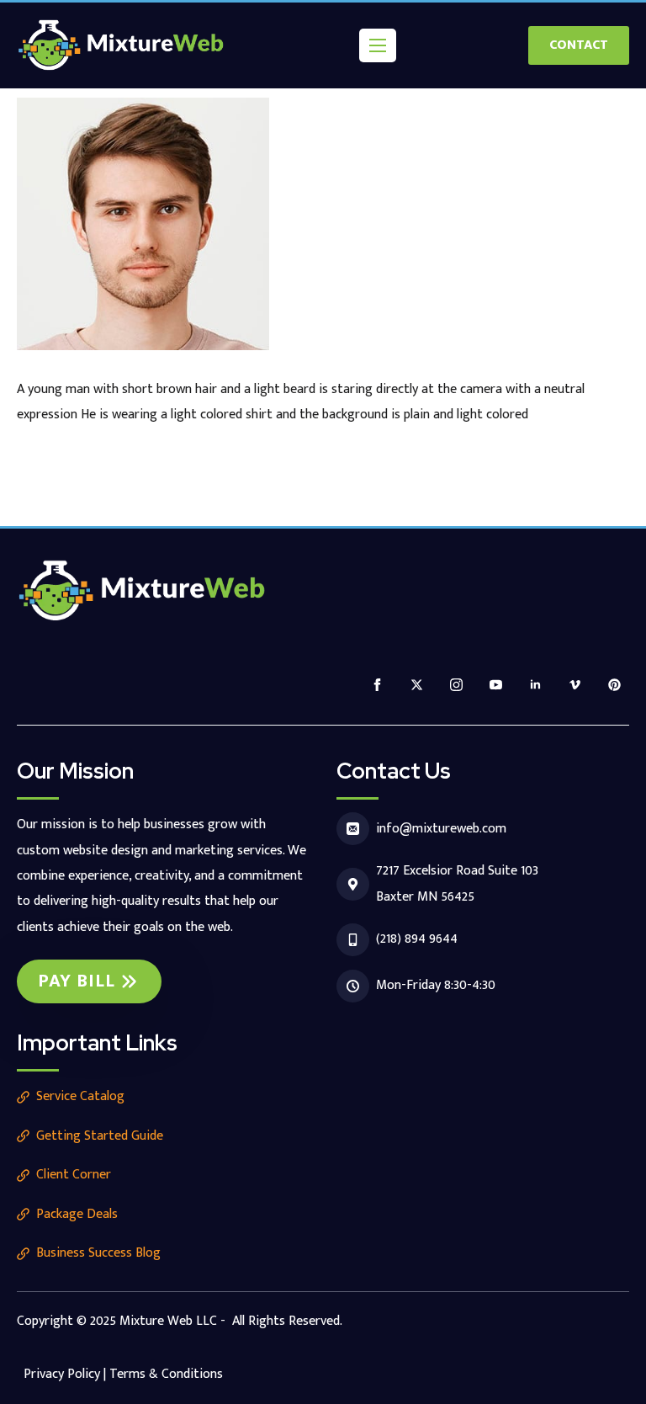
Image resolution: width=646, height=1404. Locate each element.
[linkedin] (535, 684)
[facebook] (377, 684)
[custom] (614, 684)
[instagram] (456, 684)
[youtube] (496, 684)
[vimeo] (575, 684)
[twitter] (417, 684)
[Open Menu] (377, 45)
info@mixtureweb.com (441, 828)
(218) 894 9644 (417, 939)
